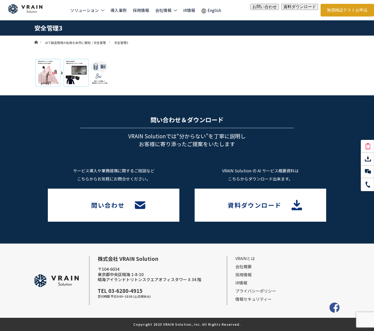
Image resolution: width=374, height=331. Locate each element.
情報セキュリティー (253, 299)
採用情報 (141, 10)
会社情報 (163, 10)
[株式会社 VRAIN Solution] (25, 10)
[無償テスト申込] (367, 146)
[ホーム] (36, 37)
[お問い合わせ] (367, 171)
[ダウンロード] (367, 159)
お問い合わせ (264, 7)
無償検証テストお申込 (347, 10)
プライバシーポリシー (255, 291)
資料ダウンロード (299, 7)
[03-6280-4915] (367, 184)
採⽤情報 (243, 275)
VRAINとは (245, 258)
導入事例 (118, 10)
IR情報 (189, 10)
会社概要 (243, 266)
